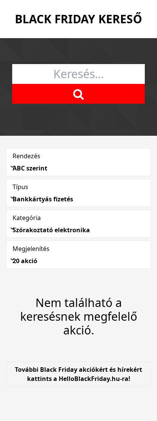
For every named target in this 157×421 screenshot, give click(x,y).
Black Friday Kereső (78, 19)
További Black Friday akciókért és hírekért (78, 374)
